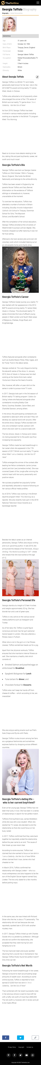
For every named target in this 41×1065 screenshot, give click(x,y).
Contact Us (30, 1047)
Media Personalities (16, 13)
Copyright (21, 1047)
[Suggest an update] (37, 76)
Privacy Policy (12, 1047)
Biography (5, 13)
